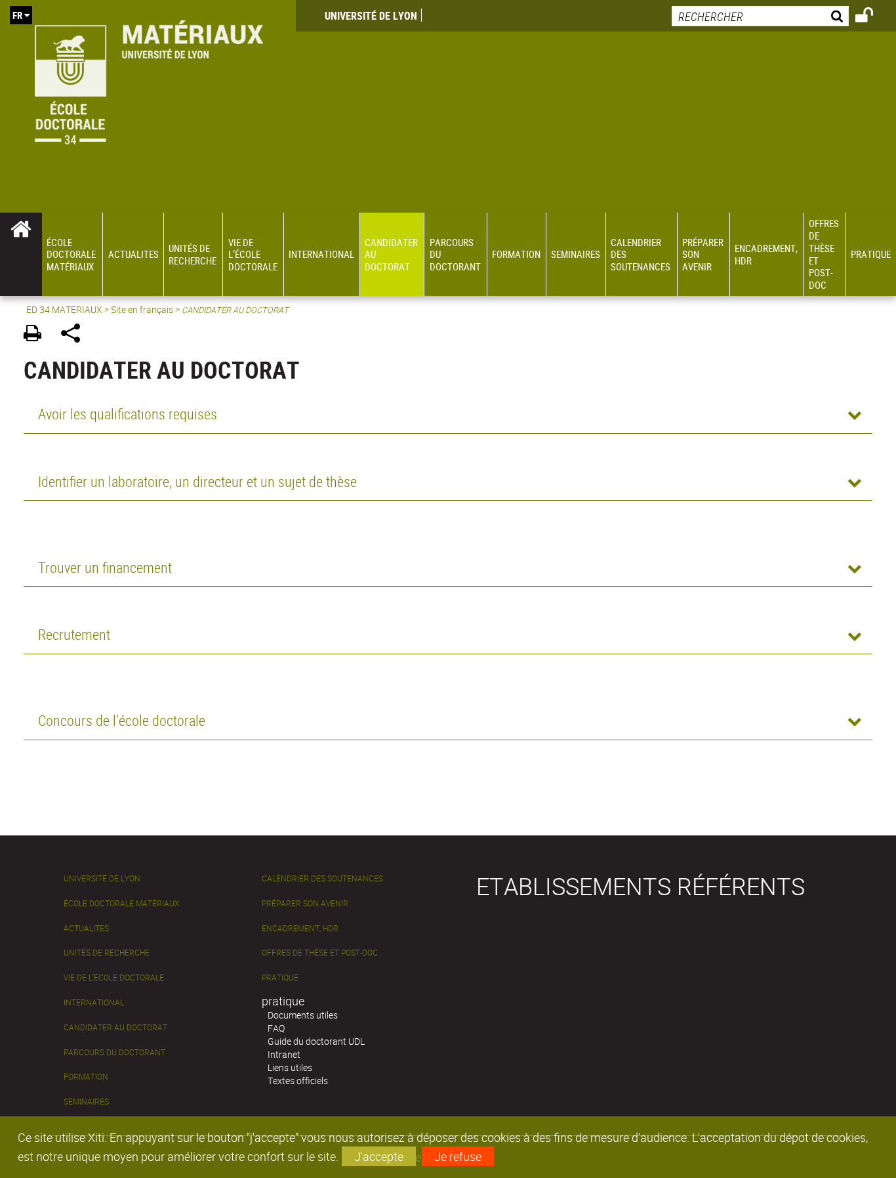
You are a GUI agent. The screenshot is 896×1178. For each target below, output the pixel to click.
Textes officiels (298, 1080)
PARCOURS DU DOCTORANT (114, 1052)
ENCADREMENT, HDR (300, 928)
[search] (760, 16)
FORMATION (86, 1076)
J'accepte (378, 1156)
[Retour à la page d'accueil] (148, 79)
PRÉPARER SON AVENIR (305, 903)
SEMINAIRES (86, 1101)
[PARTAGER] (75, 335)
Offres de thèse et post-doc (320, 952)
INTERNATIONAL (94, 1002)
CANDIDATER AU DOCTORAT (115, 1027)
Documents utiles (303, 1015)
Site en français (142, 309)
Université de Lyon (371, 16)
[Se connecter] (872, 17)
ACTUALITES (86, 928)
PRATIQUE (280, 977)
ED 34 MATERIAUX (64, 309)
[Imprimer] (37, 335)
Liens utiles (290, 1067)
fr (17, 15)
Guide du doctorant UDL (316, 1041)
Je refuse (457, 1156)
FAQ (276, 1028)
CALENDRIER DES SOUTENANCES (322, 878)
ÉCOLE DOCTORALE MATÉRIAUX (121, 903)
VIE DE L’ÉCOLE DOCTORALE (114, 977)
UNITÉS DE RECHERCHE (107, 952)
